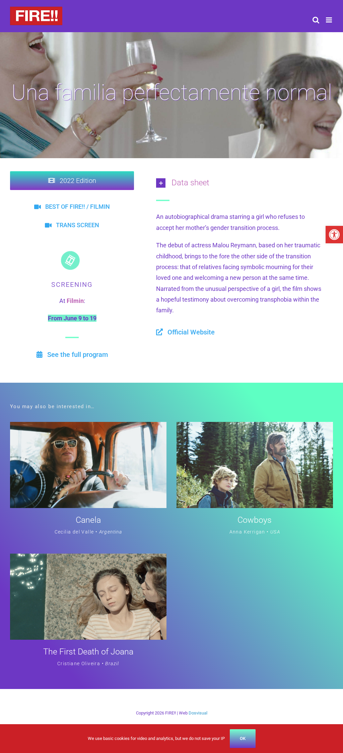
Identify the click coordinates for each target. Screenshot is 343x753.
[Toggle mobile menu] (329, 19)
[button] (334, 234)
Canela (88, 520)
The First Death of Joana (88, 651)
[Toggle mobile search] (316, 19)
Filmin (75, 300)
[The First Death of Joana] (88, 558)
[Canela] (88, 427)
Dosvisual (198, 712)
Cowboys (254, 520)
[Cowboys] (255, 427)
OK (243, 738)
